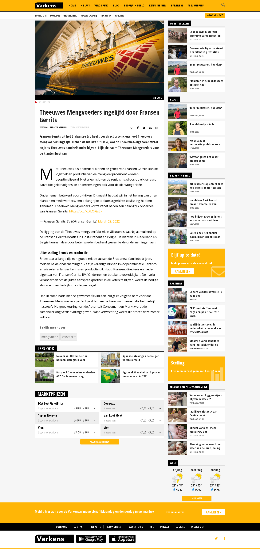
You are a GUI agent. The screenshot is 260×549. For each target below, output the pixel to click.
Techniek (105, 15)
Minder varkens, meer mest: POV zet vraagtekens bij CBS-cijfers (206, 429)
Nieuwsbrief (196, 5)
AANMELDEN (213, 512)
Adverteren (136, 526)
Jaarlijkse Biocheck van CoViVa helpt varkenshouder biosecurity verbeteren (206, 413)
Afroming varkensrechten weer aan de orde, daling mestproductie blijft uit (205, 446)
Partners (177, 5)
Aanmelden (182, 271)
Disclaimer (197, 526)
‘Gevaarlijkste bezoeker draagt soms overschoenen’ (204, 158)
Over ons (61, 526)
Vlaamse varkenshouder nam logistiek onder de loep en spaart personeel (205, 342)
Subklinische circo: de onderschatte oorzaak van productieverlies (206, 326)
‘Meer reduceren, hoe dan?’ (206, 64)
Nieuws (85, 5)
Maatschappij (89, 15)
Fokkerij (55, 15)
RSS (152, 526)
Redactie (95, 526)
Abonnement (215, 15)
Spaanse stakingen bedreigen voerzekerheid (141, 358)
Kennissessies (158, 5)
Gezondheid (70, 15)
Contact (78, 526)
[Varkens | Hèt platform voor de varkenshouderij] (49, 6)
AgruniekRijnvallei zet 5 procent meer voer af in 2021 (142, 374)
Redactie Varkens (58, 127)
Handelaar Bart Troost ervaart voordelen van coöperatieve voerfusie (204, 202)
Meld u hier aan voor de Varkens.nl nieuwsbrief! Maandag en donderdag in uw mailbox (94, 511)
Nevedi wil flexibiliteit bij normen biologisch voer (72, 358)
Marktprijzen (51, 394)
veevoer (67, 337)
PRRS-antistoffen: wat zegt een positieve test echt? (204, 310)
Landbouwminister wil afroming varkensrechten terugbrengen (205, 33)
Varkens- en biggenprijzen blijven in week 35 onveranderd (206, 397)
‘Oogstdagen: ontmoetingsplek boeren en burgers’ (205, 142)
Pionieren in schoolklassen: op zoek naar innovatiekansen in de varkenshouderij (206, 82)
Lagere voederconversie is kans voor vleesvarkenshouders (206, 293)
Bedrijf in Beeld (134, 5)
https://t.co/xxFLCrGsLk (85, 211)
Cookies (180, 526)
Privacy (164, 526)
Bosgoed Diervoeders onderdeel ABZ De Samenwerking (76, 374)
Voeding (119, 15)
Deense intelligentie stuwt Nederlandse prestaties (206, 50)
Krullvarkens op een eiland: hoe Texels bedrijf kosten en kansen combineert (206, 185)
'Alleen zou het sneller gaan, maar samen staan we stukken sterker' (205, 234)
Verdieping (101, 5)
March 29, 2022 (109, 221)
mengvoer (48, 337)
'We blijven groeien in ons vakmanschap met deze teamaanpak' (206, 218)
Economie (40, 15)
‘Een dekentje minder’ (203, 124)
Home (72, 5)
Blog (116, 5)
